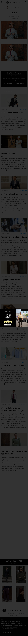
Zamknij (24, 310)
